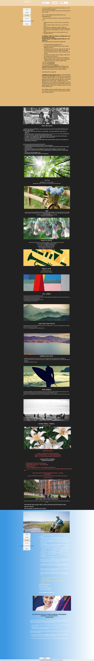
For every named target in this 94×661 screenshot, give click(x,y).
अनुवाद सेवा (26, 548)
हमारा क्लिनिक (27, 15)
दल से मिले (27, 12)
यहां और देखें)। (53, 556)
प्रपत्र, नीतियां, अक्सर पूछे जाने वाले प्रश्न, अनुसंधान (27, 21)
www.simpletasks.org (43, 586)
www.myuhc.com (47, 477)
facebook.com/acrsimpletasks (45, 587)
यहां (35, 183)
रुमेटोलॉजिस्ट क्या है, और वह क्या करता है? (49, 577)
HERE (33, 328)
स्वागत (27, 9)
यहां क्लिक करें (52, 62)
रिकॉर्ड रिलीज (60, 565)
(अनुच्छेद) (59, 577)
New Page (27, 18)
